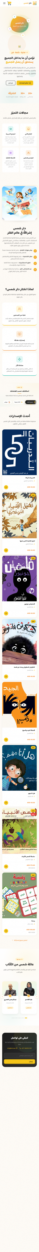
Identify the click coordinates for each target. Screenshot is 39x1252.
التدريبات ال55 (30, 478)
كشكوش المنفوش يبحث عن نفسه (24, 667)
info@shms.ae (11, 1048)
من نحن (10, 83)
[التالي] (2, 997)
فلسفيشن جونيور (29, 604)
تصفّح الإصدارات (23, 83)
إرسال (31, 1061)
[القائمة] (4, 3)
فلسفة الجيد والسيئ (28, 730)
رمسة (33, 921)
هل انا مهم (31, 793)
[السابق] (37, 997)
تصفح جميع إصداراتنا (20, 940)
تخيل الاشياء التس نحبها (27, 541)
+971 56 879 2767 (26, 1048)
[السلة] (9, 3)
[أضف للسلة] (6, 487)
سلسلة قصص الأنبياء (28, 857)
